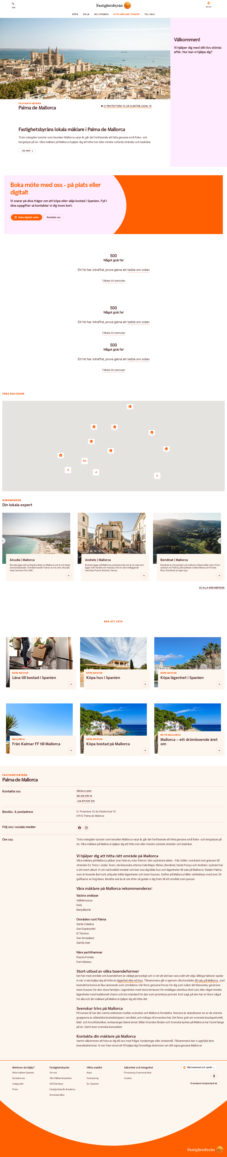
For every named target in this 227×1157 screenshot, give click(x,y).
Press (15, 1089)
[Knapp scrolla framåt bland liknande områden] (221, 541)
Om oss (53, 1072)
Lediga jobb (17, 1084)
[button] (208, 5)
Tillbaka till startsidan (113, 280)
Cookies (128, 1078)
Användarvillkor (57, 1095)
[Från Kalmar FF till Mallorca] (71, 750)
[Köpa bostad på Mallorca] (145, 750)
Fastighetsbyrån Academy (62, 1089)
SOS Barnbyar (56, 1084)
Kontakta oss (18, 1078)
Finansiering (93, 1078)
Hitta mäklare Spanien (126, 14)
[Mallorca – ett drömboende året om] (219, 750)
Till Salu (150, 14)
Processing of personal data (137, 1072)
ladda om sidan (138, 270)
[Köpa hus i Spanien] (145, 684)
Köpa (75, 14)
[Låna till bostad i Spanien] (71, 684)
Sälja (86, 14)
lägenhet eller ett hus (130, 980)
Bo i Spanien (101, 14)
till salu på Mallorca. (206, 980)
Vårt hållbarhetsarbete (61, 1078)
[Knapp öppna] (68, 575)
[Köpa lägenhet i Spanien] (219, 684)
